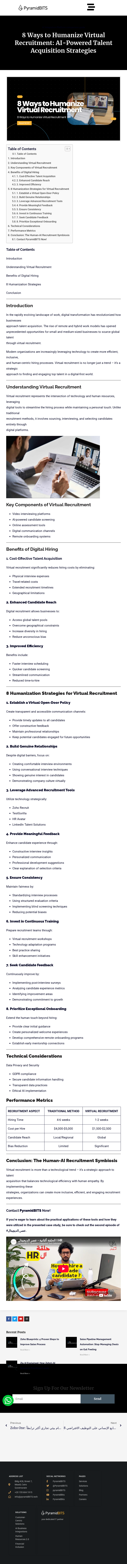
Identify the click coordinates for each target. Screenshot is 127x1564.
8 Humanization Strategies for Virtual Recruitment (40, 188)
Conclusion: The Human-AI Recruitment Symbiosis (40, 235)
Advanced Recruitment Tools (50, 790)
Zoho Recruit (20, 808)
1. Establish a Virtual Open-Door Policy (38, 193)
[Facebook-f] (8, 1319)
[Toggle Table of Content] (66, 148)
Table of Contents (27, 153)
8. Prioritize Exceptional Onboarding (36, 221)
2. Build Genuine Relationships (33, 197)
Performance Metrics (23, 230)
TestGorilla (19, 813)
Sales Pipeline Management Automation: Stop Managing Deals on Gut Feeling (99, 1344)
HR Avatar (18, 819)
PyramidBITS (30, 1210)
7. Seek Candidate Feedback (32, 217)
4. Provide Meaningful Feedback (35, 205)
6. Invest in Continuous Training (34, 213)
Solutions (20, 1512)
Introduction (18, 158)
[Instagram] (26, 1319)
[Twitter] (15, 1319)
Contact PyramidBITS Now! (32, 239)
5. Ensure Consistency (29, 209)
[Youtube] (20, 1319)
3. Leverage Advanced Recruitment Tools (39, 201)
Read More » (25, 1350)
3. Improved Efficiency (29, 184)
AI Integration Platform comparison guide (63, 27)
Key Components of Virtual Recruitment (34, 167)
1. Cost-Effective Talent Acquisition (36, 176)
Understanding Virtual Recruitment (31, 162)
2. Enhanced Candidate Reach (33, 180)
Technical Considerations (25, 226)
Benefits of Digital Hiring (25, 172)
